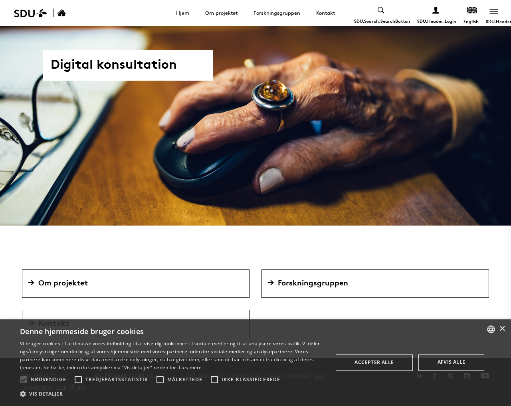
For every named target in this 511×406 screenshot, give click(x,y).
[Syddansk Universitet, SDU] (30, 13)
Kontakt (325, 13)
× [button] (502, 329)
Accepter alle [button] (374, 362)
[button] (24, 380)
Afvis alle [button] (451, 361)
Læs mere (190, 367)
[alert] (255, 362)
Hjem (182, 13)
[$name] (70, 13)
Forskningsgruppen (277, 13)
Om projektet (221, 13)
